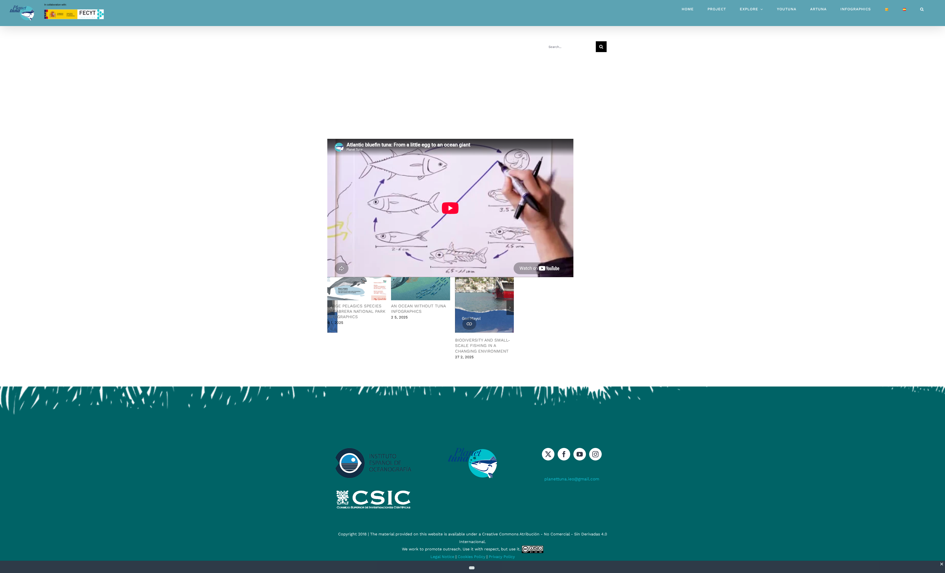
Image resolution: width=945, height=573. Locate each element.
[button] (922, 9)
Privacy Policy (502, 556)
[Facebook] (564, 454)
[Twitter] (548, 454)
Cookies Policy (471, 556)
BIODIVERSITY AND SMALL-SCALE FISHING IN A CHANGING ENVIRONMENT (418, 345)
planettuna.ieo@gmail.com (571, 478)
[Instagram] (595, 454)
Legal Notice (442, 556)
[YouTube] (579, 454)
